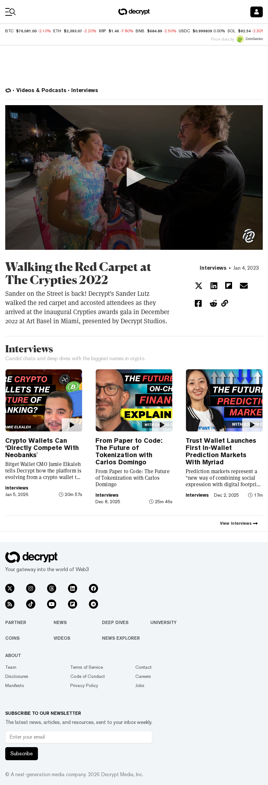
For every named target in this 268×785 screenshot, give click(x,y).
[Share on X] (199, 286)
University (163, 622)
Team (10, 667)
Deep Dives (115, 622)
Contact (143, 667)
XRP (102, 31)
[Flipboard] (72, 604)
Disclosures (16, 676)
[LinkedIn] (72, 588)
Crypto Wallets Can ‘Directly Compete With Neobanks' (42, 448)
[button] (134, 177)
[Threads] (51, 588)
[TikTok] (30, 604)
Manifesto (14, 685)
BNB (140, 31)
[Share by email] (244, 286)
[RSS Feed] (9, 604)
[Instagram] (30, 588)
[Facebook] (93, 588)
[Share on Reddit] (213, 303)
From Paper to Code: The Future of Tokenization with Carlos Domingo (128, 451)
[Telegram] (93, 604)
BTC (9, 31)
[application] (134, 177)
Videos (62, 638)
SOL (231, 31)
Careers (143, 676)
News (60, 622)
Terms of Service (86, 667)
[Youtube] (51, 604)
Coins (12, 638)
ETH (57, 31)
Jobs (139, 685)
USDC (184, 31)
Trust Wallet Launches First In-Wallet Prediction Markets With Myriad (221, 451)
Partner (15, 622)
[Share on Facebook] (198, 303)
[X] (9, 588)
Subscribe (21, 753)
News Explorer (121, 638)
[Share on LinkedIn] (213, 286)
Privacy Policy (84, 685)
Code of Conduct (87, 676)
